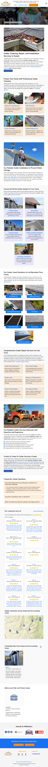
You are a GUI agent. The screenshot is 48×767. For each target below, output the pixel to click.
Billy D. (8, 667)
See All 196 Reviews (38, 511)
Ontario (31, 463)
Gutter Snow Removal (12, 366)
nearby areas (15, 463)
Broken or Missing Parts (33, 377)
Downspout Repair (32, 389)
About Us (18, 761)
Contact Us (33, 5)
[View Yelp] (22, 754)
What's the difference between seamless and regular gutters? (22, 502)
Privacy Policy (23, 761)
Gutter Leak (8, 377)
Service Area (14, 22)
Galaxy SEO (26, 764)
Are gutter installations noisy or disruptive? (17, 496)
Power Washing (10, 128)
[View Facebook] (26, 754)
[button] (40, 620)
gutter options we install (14, 194)
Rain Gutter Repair (32, 366)
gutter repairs (21, 361)
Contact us (10, 468)
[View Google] (19, 754)
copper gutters (13, 177)
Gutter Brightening (32, 128)
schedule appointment (35, 66)
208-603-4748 (23, 5)
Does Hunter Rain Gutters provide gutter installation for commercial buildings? (21, 483)
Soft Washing (30, 106)
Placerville (36, 463)
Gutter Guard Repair (11, 389)
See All (41, 647)
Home (7, 22)
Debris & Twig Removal (12, 106)
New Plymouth (25, 463)
